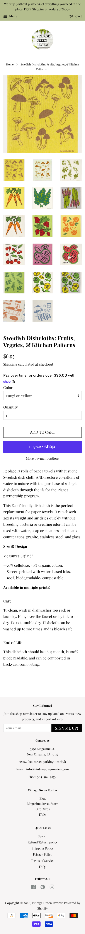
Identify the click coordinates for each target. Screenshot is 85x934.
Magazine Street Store (42, 803)
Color (8, 387)
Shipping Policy (42, 848)
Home (10, 64)
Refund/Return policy (43, 842)
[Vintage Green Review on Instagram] (51, 887)
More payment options (42, 458)
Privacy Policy (42, 854)
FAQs (42, 814)
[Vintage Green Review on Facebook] (33, 887)
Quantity (10, 407)
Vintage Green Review (47, 903)
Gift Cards (43, 809)
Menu (12, 16)
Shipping (10, 364)
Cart (78, 16)
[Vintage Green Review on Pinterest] (42, 887)
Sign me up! (66, 728)
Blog (42, 798)
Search (42, 836)
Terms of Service (42, 860)
